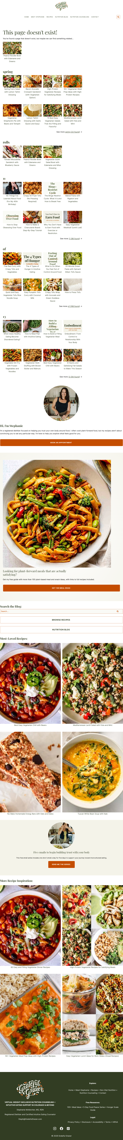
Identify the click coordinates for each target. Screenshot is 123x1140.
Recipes (50, 17)
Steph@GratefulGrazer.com (30, 1119)
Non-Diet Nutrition (108, 1090)
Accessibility (98, 1122)
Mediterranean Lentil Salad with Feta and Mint (73, 121)
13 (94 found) (74, 377)
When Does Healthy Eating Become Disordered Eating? (12, 337)
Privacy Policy (74, 1122)
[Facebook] (61, 1128)
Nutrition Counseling (79, 17)
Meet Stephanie (37, 17)
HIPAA (115, 1122)
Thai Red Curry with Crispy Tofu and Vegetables (12, 269)
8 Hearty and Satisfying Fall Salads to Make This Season (73, 366)
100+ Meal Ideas (74, 1107)
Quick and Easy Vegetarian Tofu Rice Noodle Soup (12, 295)
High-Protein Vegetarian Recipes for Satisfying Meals (52, 92)
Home (26, 17)
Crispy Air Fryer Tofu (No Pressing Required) (32, 199)
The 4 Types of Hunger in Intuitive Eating (32, 269)
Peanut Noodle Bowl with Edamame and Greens (12, 58)
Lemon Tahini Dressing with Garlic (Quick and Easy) (32, 121)
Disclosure (86, 1122)
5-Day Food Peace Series (94, 1107)
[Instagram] (55, 1128)
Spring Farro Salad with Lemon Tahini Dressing (12, 92)
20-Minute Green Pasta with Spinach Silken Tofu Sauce (73, 269)
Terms (107, 1122)
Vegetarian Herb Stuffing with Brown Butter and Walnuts (32, 366)
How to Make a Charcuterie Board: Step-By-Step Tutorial (32, 227)
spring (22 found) (72, 132)
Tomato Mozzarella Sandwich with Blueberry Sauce (12, 162)
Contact (95, 17)
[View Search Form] (118, 17)
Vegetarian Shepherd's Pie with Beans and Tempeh (12, 121)
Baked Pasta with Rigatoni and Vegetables (72, 199)
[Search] (117, 611)
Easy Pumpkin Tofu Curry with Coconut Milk (32, 295)
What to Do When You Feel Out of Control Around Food (53, 269)
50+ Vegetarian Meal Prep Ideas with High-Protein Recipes (73, 92)
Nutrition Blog (61, 17)
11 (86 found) (74, 239)
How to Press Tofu (73, 292)
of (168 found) (74, 306)
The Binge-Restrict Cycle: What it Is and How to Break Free (52, 199)
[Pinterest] (68, 1128)
